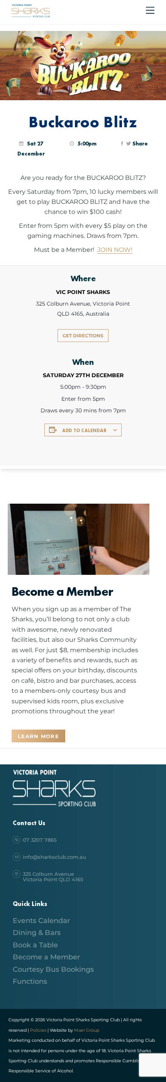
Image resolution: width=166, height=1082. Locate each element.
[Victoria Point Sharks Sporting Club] (30, 16)
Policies (38, 1030)
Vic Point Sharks (83, 292)
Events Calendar (41, 920)
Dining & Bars (37, 932)
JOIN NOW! (114, 249)
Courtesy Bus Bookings (53, 969)
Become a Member (46, 957)
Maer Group (86, 1030)
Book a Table (35, 945)
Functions (30, 981)
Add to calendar (84, 430)
